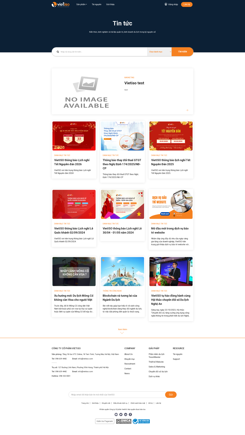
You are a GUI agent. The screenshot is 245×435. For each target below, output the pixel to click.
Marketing (129, 78)
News (127, 373)
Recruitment (129, 364)
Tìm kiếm (182, 51)
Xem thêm (122, 329)
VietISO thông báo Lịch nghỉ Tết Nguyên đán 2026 (71, 162)
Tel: (59, 359)
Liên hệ (187, 4)
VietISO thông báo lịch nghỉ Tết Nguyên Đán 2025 (170, 162)
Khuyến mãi (106, 403)
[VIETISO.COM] (60, 4)
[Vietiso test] (86, 91)
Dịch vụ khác (154, 376)
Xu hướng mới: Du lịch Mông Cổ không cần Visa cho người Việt (73, 297)
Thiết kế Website (156, 362)
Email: (82, 359)
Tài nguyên (96, 4)
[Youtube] (116, 414)
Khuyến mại (129, 359)
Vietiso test (134, 83)
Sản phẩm (80, 4)
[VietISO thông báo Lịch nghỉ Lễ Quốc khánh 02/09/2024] (74, 204)
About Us (128, 354)
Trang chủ (85, 403)
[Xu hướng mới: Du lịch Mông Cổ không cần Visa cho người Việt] (74, 271)
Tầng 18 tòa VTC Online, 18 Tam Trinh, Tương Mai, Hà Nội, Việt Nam (90, 354)
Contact (127, 368)
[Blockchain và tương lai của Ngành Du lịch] (122, 271)
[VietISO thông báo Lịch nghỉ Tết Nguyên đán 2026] (74, 136)
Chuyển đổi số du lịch (158, 371)
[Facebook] (130, 414)
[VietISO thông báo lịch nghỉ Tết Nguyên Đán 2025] (171, 136)
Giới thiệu (110, 4)
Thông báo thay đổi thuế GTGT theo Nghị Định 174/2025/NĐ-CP (122, 164)
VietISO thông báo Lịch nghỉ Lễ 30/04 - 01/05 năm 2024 (122, 230)
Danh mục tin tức (62, 155)
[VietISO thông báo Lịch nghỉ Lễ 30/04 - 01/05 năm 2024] (122, 204)
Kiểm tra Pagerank (105, 421)
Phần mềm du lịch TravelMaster (156, 355)
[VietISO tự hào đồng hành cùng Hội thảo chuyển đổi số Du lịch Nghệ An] (171, 271)
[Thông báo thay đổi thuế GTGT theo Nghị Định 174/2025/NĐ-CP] (122, 136)
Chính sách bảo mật (138, 403)
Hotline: (61, 376)
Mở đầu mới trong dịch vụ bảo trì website (170, 230)
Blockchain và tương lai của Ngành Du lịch (120, 297)
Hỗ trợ (150, 403)
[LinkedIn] (125, 414)
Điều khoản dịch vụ (120, 403)
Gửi (171, 394)
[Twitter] (120, 414)
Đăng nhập (173, 4)
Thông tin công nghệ (112, 291)
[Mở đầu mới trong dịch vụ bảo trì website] (171, 204)
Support (176, 359)
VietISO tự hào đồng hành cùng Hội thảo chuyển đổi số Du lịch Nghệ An (170, 299)
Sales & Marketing (157, 367)
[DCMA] (123, 421)
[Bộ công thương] (141, 421)
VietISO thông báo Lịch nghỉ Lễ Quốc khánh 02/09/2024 (73, 230)
